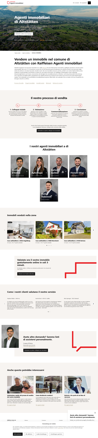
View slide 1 (48, 311)
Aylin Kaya (37, 173)
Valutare (26, 420)
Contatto (61, 420)
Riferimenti (48, 83)
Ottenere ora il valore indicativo (26, 273)
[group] (19, 40)
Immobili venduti (40, 83)
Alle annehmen (17, 434)
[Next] (93, 230)
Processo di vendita (19, 83)
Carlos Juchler (54, 171)
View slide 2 (48, 245)
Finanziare (44, 420)
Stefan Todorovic (46, 195)
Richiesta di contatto (57, 83)
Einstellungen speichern (56, 434)
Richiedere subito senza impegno (24, 33)
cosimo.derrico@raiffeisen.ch (29, 346)
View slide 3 (49, 245)
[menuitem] (76, 2)
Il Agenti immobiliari (30, 83)
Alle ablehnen (29, 434)
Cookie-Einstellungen (41, 434)
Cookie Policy (60, 427)
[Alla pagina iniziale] (15, 3)
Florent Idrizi (77, 173)
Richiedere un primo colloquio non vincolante (49, 130)
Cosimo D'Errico (16, 171)
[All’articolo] (20, 384)
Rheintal (44, 67)
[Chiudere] (95, 412)
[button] (89, 2)
